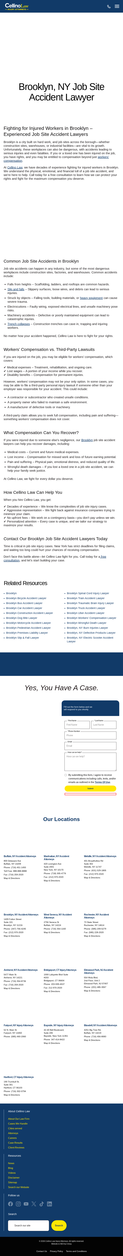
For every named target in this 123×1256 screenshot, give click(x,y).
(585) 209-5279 (98, 929)
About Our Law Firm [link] (18, 1119)
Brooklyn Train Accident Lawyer (86, 598)
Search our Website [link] (18, 1187)
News (11, 1163)
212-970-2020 (55, 988)
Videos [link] (12, 1173)
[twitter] (34, 1204)
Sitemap (12, 1182)
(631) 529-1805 (98, 870)
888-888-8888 (109, 6)
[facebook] (10, 1204)
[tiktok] (41, 1204)
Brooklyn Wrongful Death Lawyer (86, 622)
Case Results (15, 1143)
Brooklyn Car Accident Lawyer (24, 608)
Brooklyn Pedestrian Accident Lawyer (28, 627)
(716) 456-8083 (98, 1036)
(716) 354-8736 (18, 981)
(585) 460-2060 (18, 1036)
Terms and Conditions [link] (76, 1251)
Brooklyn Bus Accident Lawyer (24, 603)
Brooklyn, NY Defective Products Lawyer (91, 632)
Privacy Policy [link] (56, 1251)
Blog (10, 1168)
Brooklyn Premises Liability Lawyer (27, 632)
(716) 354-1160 (58, 929)
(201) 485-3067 (98, 987)
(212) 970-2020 (56, 877)
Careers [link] (12, 1138)
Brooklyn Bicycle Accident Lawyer (26, 598)
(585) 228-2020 (96, 932)
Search (59, 1225)
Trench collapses (19, 324)
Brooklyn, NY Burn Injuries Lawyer (87, 627)
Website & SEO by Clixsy (61, 1244)
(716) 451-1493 (18, 867)
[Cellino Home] (17, 6)
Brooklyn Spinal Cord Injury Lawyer (88, 593)
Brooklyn (87, 440)
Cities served (15, 1128)
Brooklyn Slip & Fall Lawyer (22, 637)
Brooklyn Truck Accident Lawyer (86, 608)
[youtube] (26, 1204)
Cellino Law (14, 167)
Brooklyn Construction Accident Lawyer (29, 613)
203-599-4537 (58, 984)
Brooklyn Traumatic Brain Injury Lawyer (90, 603)
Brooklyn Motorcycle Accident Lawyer (28, 622)
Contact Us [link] (41, 1251)
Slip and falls (16, 289)
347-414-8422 (58, 1039)
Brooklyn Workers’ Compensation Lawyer (91, 617)
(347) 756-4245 (18, 929)
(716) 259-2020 (16, 874)
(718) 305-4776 (58, 873)
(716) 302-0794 (18, 1091)
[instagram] (18, 1204)
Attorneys (13, 1133)
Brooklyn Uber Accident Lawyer (85, 613)
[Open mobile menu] (117, 6)
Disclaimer (14, 1177)
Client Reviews (16, 1147)
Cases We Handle (18, 1123)
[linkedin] (49, 1204)
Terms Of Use (102, 782)
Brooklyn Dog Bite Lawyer (21, 617)
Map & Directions (12, 878)
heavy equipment (91, 298)
